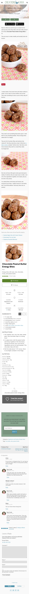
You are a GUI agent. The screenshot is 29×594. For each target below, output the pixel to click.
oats (12, 441)
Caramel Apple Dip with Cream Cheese (12, 235)
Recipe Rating (5, 540)
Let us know (13, 400)
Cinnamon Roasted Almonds (10, 239)
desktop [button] (19, 586)
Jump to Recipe (10, 24)
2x (22, 314)
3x (25, 314)
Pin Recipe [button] (15, 285)
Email (3, 564)
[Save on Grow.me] (20, 19)
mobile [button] (9, 586)
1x (19, 314)
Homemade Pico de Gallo (9, 237)
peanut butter (16, 441)
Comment (4, 545)
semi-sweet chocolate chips (15, 325)
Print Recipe (20, 24)
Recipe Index (22, 439)
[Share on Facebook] (5, 19)
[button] (27, 3)
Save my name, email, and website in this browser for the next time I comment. (14, 571)
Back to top (15, 582)
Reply (7, 466)
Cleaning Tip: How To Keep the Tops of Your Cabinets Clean (21, 450)
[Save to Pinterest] (14, 19)
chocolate (7, 441)
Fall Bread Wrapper (6, 448)
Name (4, 560)
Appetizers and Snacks (13, 439)
